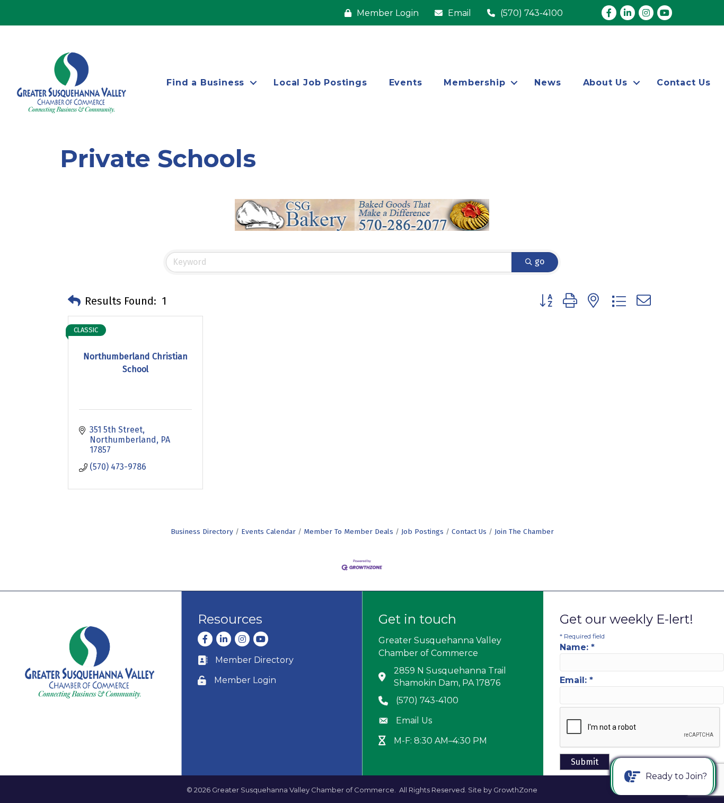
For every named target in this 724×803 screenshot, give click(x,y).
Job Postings (422, 531)
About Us (605, 82)
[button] (74, 300)
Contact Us (684, 82)
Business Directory (202, 531)
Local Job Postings (320, 82)
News (547, 82)
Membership (474, 82)
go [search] (539, 261)
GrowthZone (515, 789)
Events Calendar (268, 531)
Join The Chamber (524, 531)
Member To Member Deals (348, 531)
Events (405, 82)
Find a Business (205, 82)
